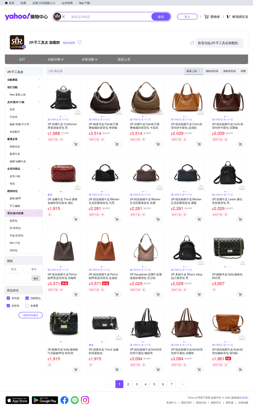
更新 (244, 397)
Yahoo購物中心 (26, 16)
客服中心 (171, 402)
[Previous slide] (48, 97)
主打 (22, 59)
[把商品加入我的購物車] (76, 144)
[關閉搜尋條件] (63, 16)
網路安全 (216, 402)
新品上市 (124, 59)
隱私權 (229, 402)
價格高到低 (229, 71)
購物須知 (201, 402)
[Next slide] (78, 97)
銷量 (243, 71)
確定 (36, 278)
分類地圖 (243, 402)
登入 (187, 16)
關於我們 (186, 402)
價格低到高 (212, 71)
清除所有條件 (30, 315)
